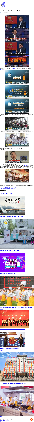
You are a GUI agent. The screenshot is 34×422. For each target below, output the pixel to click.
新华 (12, 68)
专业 (2, 420)
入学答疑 (3, 5)
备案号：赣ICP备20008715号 (4, 418)
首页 (1, 420)
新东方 (25, 165)
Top (0, 421)
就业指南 (3, 4)
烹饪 (27, 165)
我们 (1, 69)
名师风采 (3, 2)
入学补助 (7, 420)
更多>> (1, 416)
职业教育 (14, 68)
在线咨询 (4, 420)
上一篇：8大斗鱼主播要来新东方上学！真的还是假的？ (8, 187)
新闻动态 (3, 6)
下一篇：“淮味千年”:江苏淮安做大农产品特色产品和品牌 (8, 188)
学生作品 (3, 3)
